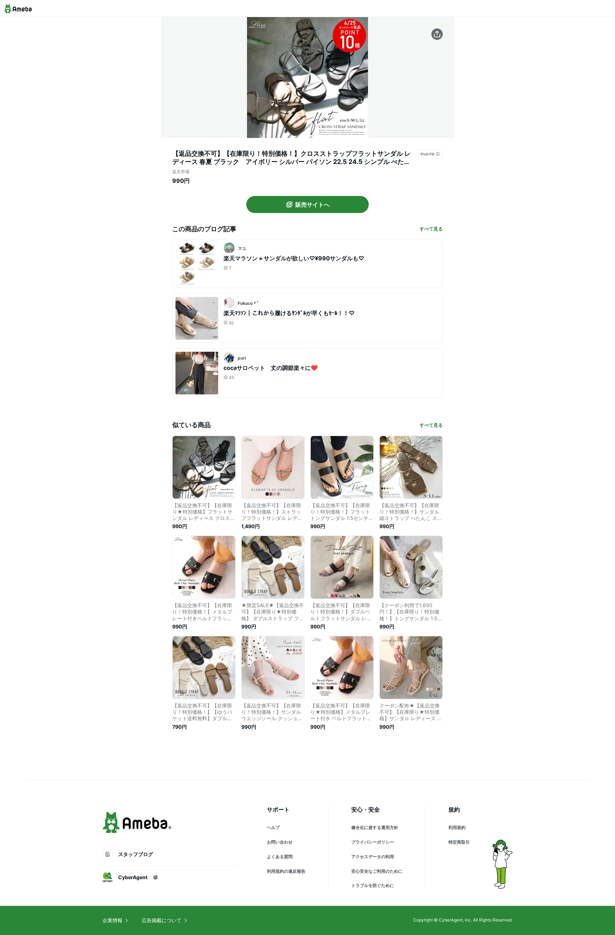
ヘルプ (273, 827)
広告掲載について (162, 920)
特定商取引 (459, 842)
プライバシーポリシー (372, 842)
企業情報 (112, 920)
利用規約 (457, 827)
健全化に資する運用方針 (374, 827)
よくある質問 (280, 856)
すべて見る (431, 229)
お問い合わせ (280, 842)
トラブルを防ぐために (372, 885)
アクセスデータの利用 (372, 856)
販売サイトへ (312, 204)
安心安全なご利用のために (377, 871)
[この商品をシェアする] (437, 34)
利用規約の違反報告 (286, 871)
